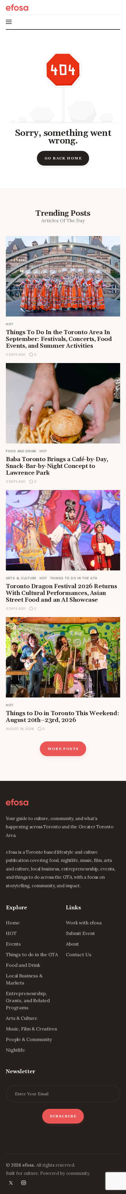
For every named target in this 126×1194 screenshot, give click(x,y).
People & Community (29, 1039)
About (72, 944)
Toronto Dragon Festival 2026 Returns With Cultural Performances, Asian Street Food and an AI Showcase (61, 593)
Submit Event (80, 933)
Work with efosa (84, 923)
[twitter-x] (11, 1183)
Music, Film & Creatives (31, 1029)
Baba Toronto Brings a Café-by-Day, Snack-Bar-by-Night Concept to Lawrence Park (57, 466)
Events (13, 944)
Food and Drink (21, 451)
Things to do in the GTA (73, 578)
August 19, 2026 (20, 729)
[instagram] (24, 1183)
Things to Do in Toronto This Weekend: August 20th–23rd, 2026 (62, 717)
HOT (9, 324)
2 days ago (15, 354)
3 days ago (15, 481)
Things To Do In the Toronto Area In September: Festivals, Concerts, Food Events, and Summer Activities (59, 339)
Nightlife (15, 1050)
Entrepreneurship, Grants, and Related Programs (28, 1000)
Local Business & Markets (24, 979)
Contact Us (78, 954)
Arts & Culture (21, 578)
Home (12, 923)
